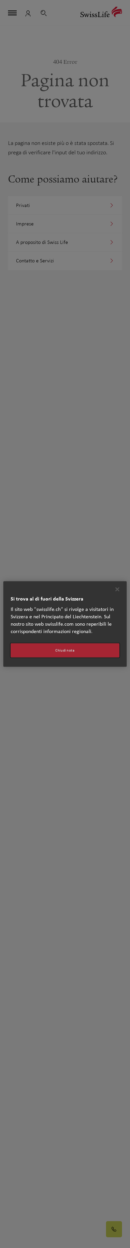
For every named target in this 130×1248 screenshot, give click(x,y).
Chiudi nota (64, 650)
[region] (65, 624)
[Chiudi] (117, 589)
